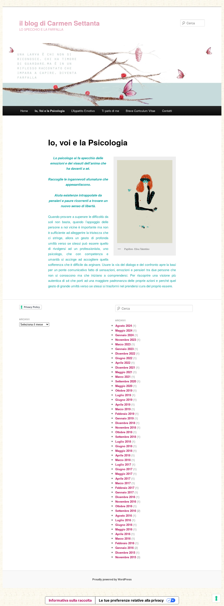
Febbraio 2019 (124, 414)
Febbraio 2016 (124, 543)
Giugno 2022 (123, 358)
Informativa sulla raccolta (70, 600)
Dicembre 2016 (125, 497)
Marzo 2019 (123, 409)
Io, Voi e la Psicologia (50, 111)
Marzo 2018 (123, 460)
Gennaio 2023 (124, 349)
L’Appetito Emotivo (83, 111)
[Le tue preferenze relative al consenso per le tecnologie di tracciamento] (216, 598)
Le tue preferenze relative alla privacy (131, 600)
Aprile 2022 (122, 362)
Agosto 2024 (123, 325)
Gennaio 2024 (124, 335)
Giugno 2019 (123, 400)
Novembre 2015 (125, 557)
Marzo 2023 (123, 344)
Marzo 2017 (123, 483)
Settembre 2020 (125, 381)
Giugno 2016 (123, 525)
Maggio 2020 (123, 386)
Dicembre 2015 (125, 552)
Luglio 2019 (123, 395)
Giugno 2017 (123, 469)
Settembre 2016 (125, 511)
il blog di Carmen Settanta (59, 23)
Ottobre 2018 (123, 432)
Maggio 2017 (123, 474)
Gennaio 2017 (124, 492)
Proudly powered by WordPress (112, 579)
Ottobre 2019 (123, 390)
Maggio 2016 (123, 529)
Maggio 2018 (123, 451)
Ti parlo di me (110, 111)
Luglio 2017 (123, 464)
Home (24, 111)
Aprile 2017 (122, 478)
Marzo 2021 (123, 377)
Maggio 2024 (123, 330)
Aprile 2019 (122, 404)
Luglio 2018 (123, 441)
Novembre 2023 (125, 339)
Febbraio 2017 (124, 488)
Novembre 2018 (125, 427)
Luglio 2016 (123, 520)
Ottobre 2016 (123, 506)
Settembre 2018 (125, 437)
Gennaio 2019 (124, 418)
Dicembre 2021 (125, 367)
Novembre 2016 (125, 501)
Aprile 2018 (122, 455)
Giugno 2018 (123, 446)
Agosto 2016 (123, 515)
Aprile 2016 (122, 534)
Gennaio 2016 (124, 548)
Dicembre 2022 (125, 353)
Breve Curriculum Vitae (140, 111)
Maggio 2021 (123, 372)
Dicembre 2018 (125, 423)
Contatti (167, 111)
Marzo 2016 (123, 538)
